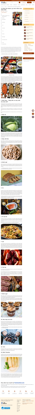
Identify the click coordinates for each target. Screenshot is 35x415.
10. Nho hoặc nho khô (4, 39)
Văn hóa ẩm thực (26, 50)
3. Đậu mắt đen (4, 19)
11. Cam (3, 42)
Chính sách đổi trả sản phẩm (18, 410)
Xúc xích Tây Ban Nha (30, 45)
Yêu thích (30, 4)
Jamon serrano (30, 50)
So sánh (33, 4)
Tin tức (26, 4)
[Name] (19, 2)
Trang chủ (2, 6)
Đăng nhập (24, 2)
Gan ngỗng (25, 44)
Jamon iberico (25, 45)
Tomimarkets (29, 44)
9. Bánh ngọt (3, 36)
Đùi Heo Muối (25, 49)
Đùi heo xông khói (30, 49)
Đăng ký (29, 2)
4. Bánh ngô (3, 22)
